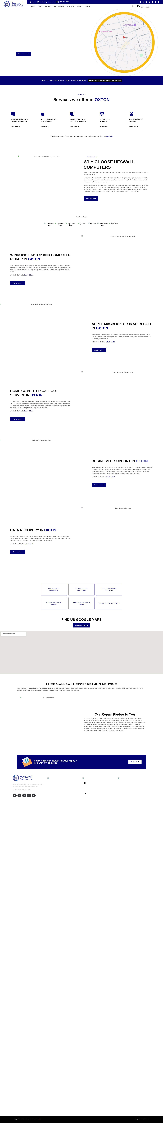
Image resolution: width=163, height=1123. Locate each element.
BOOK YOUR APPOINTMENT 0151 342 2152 (105, 80)
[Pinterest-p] (29, 795)
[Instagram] (149, 2)
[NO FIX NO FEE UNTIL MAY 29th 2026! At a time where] (134, 870)
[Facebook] (140, 2)
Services (48, 6)
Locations (70, 6)
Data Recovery (59, 6)
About (40, 6)
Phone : (89, 792)
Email (88, 799)
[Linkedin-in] (24, 795)
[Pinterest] (146, 2)
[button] (132, 6)
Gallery (79, 6)
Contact (87, 6)
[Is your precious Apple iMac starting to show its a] (123, 1030)
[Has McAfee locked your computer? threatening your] (123, 805)
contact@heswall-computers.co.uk (43, 2)
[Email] (84, 799)
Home (33, 6)
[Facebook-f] (15, 795)
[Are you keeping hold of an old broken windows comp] (144, 1032)
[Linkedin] (152, 2)
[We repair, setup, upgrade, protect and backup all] (144, 852)
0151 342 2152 (64, 2)
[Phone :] (84, 793)
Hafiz (40, 1119)
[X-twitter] (143, 2)
